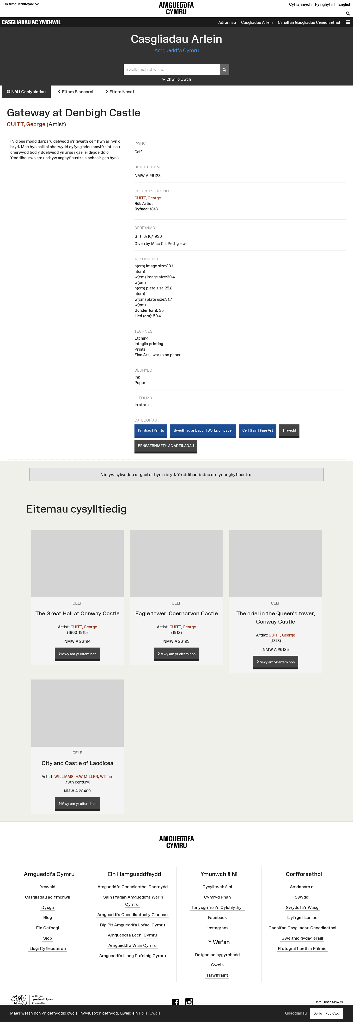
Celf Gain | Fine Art (257, 430)
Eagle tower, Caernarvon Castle (176, 613)
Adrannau (227, 22)
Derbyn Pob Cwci (326, 1013)
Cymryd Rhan (217, 896)
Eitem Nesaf (121, 91)
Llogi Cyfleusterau (48, 948)
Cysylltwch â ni (217, 886)
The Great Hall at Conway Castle (77, 613)
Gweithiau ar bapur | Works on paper (203, 430)
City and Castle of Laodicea (77, 763)
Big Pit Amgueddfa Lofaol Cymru (132, 924)
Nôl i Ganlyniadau (28, 91)
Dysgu (47, 907)
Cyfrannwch (300, 4)
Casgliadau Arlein (257, 22)
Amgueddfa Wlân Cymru (132, 945)
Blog (47, 917)
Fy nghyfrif (325, 4)
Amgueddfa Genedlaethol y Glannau (132, 914)
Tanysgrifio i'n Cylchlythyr (217, 907)
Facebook (217, 917)
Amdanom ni (302, 886)
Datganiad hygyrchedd (217, 954)
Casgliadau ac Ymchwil (31, 22)
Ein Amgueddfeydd (18, 4)
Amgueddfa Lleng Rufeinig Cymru (132, 955)
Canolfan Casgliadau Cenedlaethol (302, 927)
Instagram (217, 927)
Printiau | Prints (151, 430)
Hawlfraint (217, 975)
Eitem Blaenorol (77, 91)
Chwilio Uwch (178, 79)
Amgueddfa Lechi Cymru (132, 935)
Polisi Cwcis (150, 1013)
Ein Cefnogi (47, 927)
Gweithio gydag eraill (302, 938)
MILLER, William (98, 776)
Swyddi (302, 896)
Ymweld (47, 886)
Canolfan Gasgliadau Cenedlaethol (309, 22)
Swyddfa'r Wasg (302, 907)
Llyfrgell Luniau (302, 917)
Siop (47, 938)
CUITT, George (26, 124)
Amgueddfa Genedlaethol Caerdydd (132, 886)
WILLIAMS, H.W (68, 776)
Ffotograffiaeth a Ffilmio (302, 948)
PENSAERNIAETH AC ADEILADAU (166, 446)
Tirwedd (289, 430)
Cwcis (217, 964)
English (344, 4)
